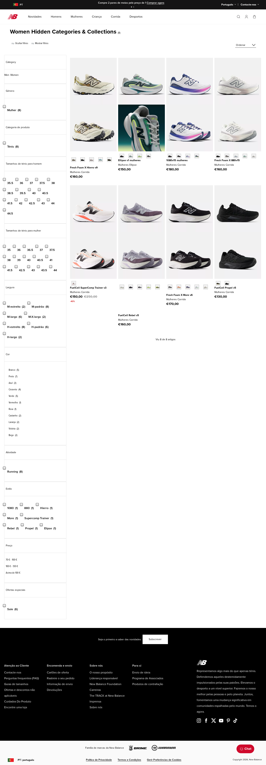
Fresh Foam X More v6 (179, 295)
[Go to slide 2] (134, 7)
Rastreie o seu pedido (60, 678)
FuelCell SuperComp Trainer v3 (88, 287)
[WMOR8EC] (197, 287)
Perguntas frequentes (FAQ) (21, 678)
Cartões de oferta (58, 672)
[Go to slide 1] (132, 7)
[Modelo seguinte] (168, 292)
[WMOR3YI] (206, 287)
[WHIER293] (109, 160)
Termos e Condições (129, 759)
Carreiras (95, 690)
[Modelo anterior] (72, 155)
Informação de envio (60, 684)
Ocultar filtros (21, 43)
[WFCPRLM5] (218, 283)
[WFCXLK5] (140, 287)
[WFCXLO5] (131, 287)
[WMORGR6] (170, 287)
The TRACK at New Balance (107, 696)
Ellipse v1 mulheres (129, 160)
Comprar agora (155, 2)
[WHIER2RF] (91, 160)
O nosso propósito (101, 672)
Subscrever (155, 639)
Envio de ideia (141, 672)
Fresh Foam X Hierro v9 (84, 167)
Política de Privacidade (99, 759)
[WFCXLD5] (122, 287)
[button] (246, 17)
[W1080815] (179, 156)
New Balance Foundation (105, 684)
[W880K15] (218, 156)
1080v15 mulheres (177, 160)
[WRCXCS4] (74, 283)
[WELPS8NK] (140, 156)
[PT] (13, 4)
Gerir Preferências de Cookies (164, 759)
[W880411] (236, 156)
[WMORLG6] (179, 287)
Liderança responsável (104, 678)
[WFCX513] (149, 287)
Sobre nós (96, 707)
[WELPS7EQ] (149, 156)
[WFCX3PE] (158, 287)
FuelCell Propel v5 (225, 287)
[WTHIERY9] (74, 160)
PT (26, 760)
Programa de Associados (147, 678)
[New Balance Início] (14, 16)
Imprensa (95, 701)
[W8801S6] (254, 156)
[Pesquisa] (238, 17)
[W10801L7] (188, 156)
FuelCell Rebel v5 (128, 315)
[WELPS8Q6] (122, 156)
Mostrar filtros (41, 43)
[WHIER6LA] (101, 160)
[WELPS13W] (131, 156)
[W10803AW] (170, 156)
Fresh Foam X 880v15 (227, 160)
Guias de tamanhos (16, 684)
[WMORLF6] (188, 287)
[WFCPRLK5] (227, 283)
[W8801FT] (245, 156)
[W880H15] (227, 156)
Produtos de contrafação (147, 684)
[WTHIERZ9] (83, 160)
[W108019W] (197, 156)
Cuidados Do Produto (17, 701)
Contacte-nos (12, 672)
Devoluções (54, 690)
